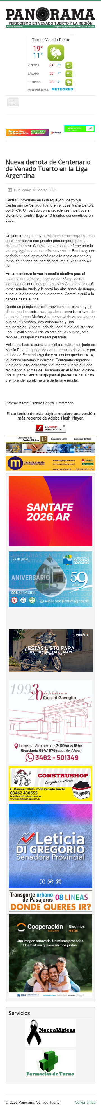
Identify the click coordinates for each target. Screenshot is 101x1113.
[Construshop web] (50, 783)
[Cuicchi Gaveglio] (50, 721)
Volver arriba (85, 1102)
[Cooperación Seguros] (50, 955)
